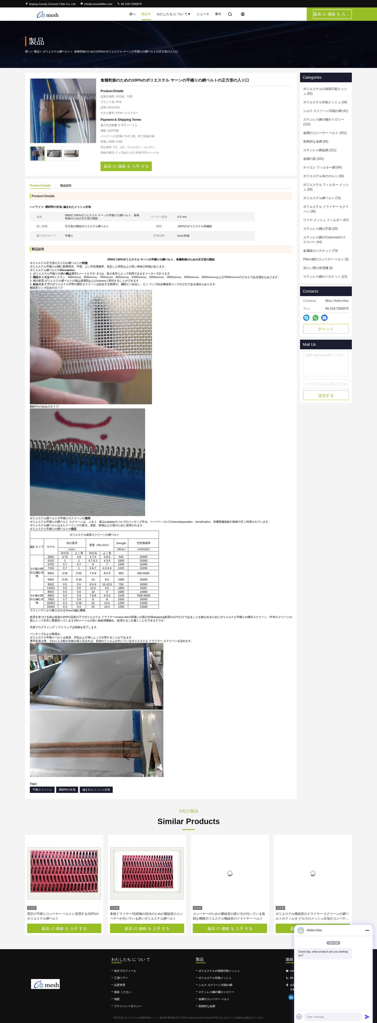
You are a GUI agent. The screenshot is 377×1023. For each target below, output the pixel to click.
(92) (325, 91)
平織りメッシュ (42, 789)
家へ (132, 14)
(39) (325, 102)
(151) (319, 150)
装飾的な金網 (207, 1006)
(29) (326, 187)
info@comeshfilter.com (98, 3)
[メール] (324, 317)
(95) (315, 141)
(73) (320, 250)
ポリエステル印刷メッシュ (215, 977)
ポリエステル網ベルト (56, 51)
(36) (323, 176)
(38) (326, 209)
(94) (322, 167)
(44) (324, 240)
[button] (32, 881)
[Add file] (299, 1016)
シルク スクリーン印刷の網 (215, 984)
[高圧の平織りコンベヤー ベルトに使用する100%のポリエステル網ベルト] (64, 873)
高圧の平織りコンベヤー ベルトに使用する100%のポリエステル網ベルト (63, 916)
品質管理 (119, 984)
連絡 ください (122, 992)
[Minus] (367, 930)
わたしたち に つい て (172, 14)
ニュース (203, 14)
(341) (325, 133)
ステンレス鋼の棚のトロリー (216, 992)
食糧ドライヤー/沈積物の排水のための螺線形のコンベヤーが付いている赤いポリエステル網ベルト (146, 916)
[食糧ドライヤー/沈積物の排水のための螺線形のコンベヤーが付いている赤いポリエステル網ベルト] (147, 873)
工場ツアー (121, 977)
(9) (318, 268)
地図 (117, 999)
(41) (325, 111)
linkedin (291, 997)
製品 (145, 14)
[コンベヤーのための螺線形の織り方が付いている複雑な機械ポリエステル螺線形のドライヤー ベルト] (230, 873)
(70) (322, 198)
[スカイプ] (306, 317)
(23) (325, 276)
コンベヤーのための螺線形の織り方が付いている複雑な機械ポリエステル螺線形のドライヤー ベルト (229, 916)
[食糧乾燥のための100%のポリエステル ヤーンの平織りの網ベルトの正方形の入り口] (63, 110)
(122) (323, 122)
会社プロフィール (125, 970)
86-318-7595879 (131, 3)
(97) (326, 220)
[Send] (367, 1016)
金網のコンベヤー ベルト (214, 999)
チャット (326, 329)
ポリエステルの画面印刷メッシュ (219, 970)
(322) (313, 158)
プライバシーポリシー (128, 1006)
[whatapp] (315, 318)
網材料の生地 (67, 789)
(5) (326, 259)
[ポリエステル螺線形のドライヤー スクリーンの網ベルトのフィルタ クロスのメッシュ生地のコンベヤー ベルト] (313, 873)
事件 (218, 14)
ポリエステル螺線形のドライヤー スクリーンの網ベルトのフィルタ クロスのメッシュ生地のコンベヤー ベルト (312, 916)
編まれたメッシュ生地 (96, 789)
